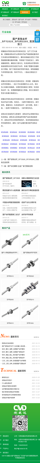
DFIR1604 (30, 323)
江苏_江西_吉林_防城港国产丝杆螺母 (14, 360)
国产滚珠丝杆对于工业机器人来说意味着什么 (14, 346)
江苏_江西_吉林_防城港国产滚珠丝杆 (14, 363)
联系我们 (5, 15)
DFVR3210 (30, 299)
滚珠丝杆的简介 (7, 380)
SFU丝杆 (28, 19)
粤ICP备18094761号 (20, 449)
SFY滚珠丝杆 (15, 12)
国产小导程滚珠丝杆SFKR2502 (11, 252)
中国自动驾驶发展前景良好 (12, 202)
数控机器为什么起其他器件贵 (13, 190)
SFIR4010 (10, 323)
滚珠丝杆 (15, 19)
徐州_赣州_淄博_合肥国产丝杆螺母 (13, 349)
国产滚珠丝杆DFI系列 (30, 252)
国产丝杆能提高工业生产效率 (13, 214)
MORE (36, 337)
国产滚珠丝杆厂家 (6, 3)
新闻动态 (25, 12)
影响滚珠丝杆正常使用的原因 (11, 395)
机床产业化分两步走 (29, 202)
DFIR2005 (10, 299)
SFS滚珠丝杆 (25, 9)
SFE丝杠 (24, 22)
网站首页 (5, 9)
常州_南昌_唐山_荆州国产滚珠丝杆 (13, 358)
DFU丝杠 (18, 22)
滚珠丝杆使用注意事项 (9, 386)
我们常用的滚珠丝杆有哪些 (10, 392)
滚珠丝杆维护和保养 (8, 398)
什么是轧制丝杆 (7, 383)
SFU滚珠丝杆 (15, 9)
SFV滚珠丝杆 (5, 12)
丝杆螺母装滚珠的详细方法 (10, 389)
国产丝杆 (21, 19)
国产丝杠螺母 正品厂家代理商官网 (20, 166)
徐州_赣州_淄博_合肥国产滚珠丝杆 (13, 352)
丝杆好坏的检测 (27, 214)
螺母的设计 (5, 377)
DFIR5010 (10, 276)
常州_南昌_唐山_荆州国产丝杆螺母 (13, 355)
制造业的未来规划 (8, 343)
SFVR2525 (30, 276)
